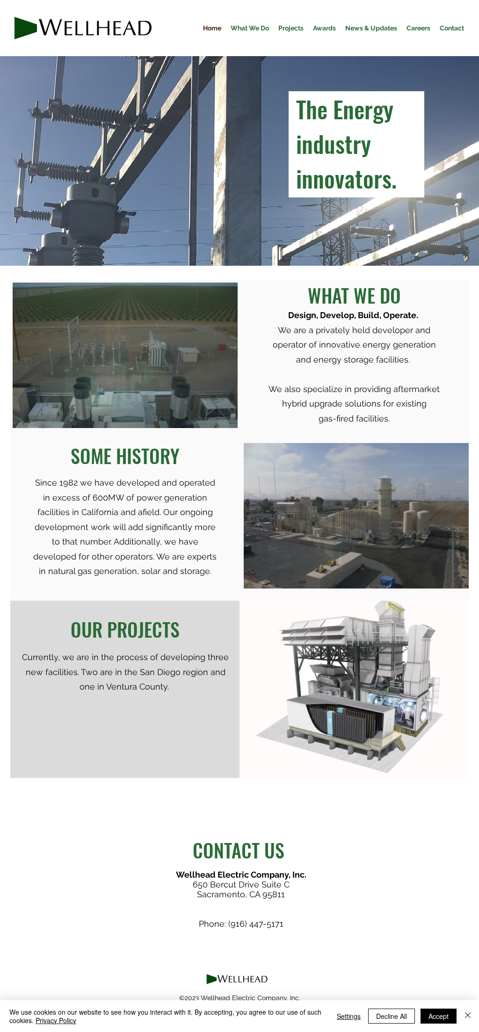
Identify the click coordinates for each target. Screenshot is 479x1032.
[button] (125, 355)
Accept (438, 1016)
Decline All (391, 1016)
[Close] (467, 1016)
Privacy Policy (56, 1020)
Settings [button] (349, 1016)
